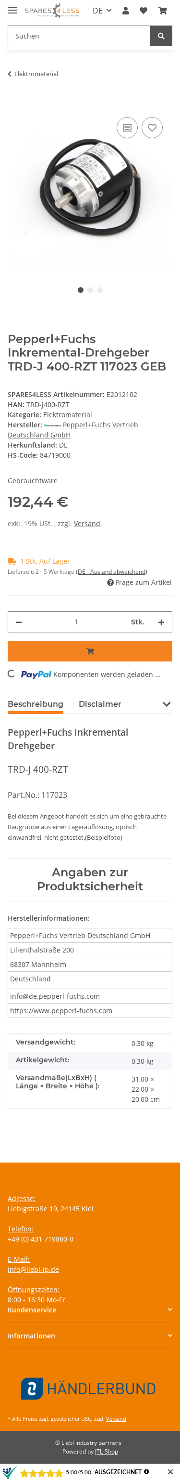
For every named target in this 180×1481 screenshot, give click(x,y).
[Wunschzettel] (143, 10)
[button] (125, 10)
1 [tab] (81, 290)
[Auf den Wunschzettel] (152, 127)
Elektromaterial (67, 414)
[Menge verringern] (18, 622)
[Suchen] (161, 36)
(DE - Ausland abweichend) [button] (111, 572)
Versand (87, 523)
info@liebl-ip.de (33, 1269)
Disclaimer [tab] (100, 704)
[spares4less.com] (52, 11)
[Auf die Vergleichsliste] (127, 127)
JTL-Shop (106, 1451)
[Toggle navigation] (12, 6)
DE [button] (98, 10)
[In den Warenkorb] (15, 100)
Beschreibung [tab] (35, 704)
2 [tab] (90, 290)
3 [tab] (100, 290)
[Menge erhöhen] (161, 622)
